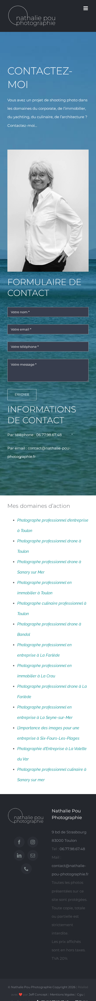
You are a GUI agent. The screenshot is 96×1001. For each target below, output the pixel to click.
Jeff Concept (38, 994)
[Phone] (26, 868)
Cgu (80, 994)
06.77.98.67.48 (49, 434)
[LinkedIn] (19, 855)
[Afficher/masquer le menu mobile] (86, 8)
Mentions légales (62, 994)
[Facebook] (19, 842)
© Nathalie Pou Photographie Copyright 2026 (41, 987)
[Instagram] (32, 842)
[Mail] (32, 855)
